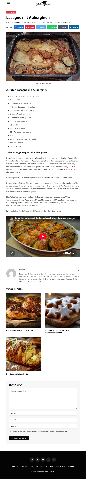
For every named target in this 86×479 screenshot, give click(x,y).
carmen (16, 22)
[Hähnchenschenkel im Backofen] (23, 310)
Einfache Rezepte (49, 472)
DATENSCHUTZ (27, 466)
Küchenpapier (72, 169)
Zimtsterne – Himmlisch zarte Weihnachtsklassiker (57, 331)
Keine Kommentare (65, 22)
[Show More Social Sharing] (82, 27)
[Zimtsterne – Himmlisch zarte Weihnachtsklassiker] (62, 310)
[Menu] (8, 3)
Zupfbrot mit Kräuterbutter (17, 374)
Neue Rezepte (11, 12)
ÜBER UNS (39, 466)
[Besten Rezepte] (43, 3)
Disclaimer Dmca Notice (55, 466)
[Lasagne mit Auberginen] (43, 80)
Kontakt (71, 466)
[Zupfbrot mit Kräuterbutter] (23, 354)
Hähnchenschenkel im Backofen (19, 330)
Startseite (15, 466)
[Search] (77, 3)
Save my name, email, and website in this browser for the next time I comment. (39, 432)
